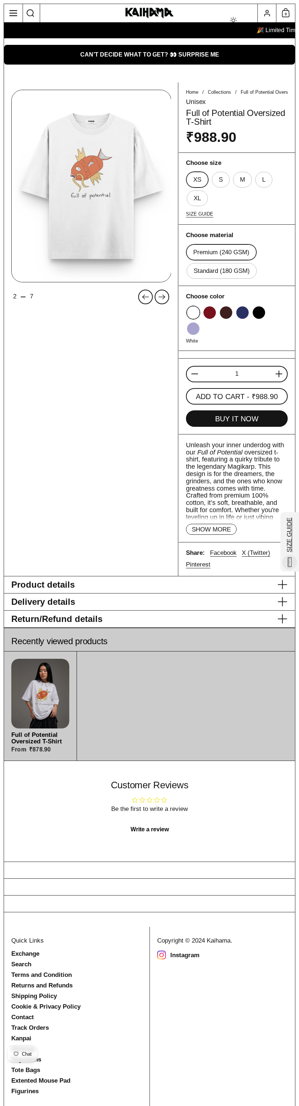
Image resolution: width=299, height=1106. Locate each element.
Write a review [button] (150, 829)
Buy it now (237, 419)
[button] (30, 13)
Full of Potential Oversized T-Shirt (40, 706)
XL (197, 198)
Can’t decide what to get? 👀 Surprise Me (149, 54)
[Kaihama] (149, 13)
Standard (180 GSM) (222, 270)
